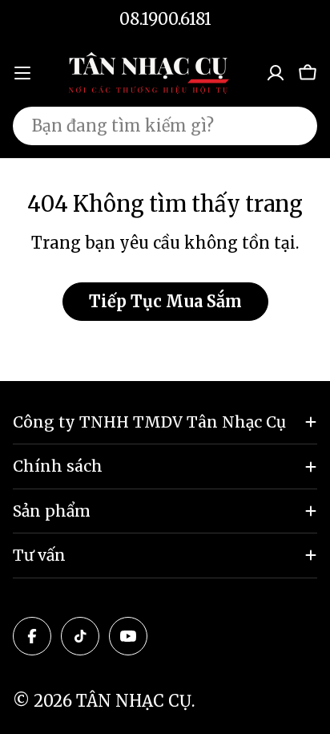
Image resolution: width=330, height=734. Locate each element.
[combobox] (165, 126)
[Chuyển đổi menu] (22, 73)
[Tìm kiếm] (294, 126)
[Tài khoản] (275, 73)
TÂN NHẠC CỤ (133, 701)
